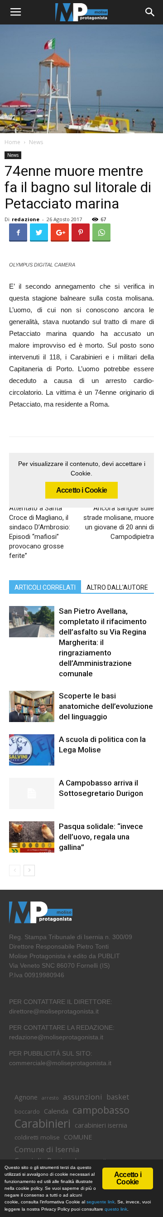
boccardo (27, 1111)
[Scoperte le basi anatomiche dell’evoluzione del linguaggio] (31, 706)
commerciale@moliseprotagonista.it (60, 1063)
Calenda (56, 1110)
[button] (150, 12)
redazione (25, 219)
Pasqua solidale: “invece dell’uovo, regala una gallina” (101, 837)
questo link (115, 1209)
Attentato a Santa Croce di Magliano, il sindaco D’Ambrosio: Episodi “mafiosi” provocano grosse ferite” (39, 532)
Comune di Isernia (46, 1149)
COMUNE (78, 1137)
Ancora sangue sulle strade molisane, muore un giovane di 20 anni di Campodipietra (118, 522)
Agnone (26, 1096)
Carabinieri (42, 1123)
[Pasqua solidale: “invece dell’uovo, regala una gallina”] (31, 837)
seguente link (100, 1201)
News (36, 142)
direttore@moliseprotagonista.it (54, 1011)
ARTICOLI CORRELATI (45, 587)
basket (117, 1097)
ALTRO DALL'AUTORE (117, 587)
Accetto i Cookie (81, 490)
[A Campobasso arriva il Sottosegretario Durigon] (31, 793)
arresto (50, 1098)
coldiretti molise (37, 1137)
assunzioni (82, 1096)
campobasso (100, 1110)
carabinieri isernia (101, 1125)
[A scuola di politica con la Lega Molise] (31, 750)
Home (12, 142)
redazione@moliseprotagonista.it (56, 1037)
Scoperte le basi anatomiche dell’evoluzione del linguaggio (106, 706)
